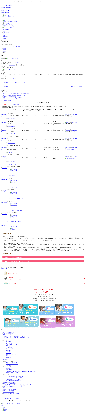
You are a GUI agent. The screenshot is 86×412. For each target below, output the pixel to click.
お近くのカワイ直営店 (20, 82)
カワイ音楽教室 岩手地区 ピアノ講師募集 (14, 95)
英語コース (8, 355)
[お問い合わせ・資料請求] (12, 58)
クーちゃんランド (10, 348)
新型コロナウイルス (16, 336)
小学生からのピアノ (12, 187)
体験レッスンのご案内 (11, 362)
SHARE (2, 405)
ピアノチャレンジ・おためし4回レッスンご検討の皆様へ (17, 93)
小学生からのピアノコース (12, 346)
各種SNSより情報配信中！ (9, 96)
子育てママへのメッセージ (12, 372)
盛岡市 (4, 51)
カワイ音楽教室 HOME (8, 332)
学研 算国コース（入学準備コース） (16, 221)
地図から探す (4, 268)
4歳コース (8, 353)
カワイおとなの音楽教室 (6, 5)
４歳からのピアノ (11, 175)
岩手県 (4, 49)
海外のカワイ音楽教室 (6, 7)
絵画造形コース (9, 357)
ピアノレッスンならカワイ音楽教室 (11, 46)
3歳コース (8, 351)
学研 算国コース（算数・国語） (15, 210)
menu (4, 17)
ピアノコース (9, 343)
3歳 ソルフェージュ (10, 347)
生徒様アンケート (5, 10)
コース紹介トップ (10, 341)
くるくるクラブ (9, 350)
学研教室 (8, 368)
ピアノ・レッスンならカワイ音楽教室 (10, 398)
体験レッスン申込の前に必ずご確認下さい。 (14, 98)
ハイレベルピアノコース (12, 344)
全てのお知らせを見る (6, 100)
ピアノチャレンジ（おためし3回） (15, 198)
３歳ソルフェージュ (12, 164)
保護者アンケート (7, 387)
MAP (18, 62)
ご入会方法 (8, 365)
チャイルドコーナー (11, 354)
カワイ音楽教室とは (8, 333)
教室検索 (5, 48)
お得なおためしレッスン (12, 364)
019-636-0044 (12, 65)
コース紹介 (6, 32)
